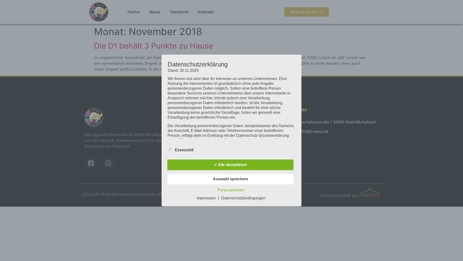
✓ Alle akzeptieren (230, 165)
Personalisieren (231, 190)
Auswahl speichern (230, 179)
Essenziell (184, 150)
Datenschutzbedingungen (243, 198)
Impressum (206, 198)
